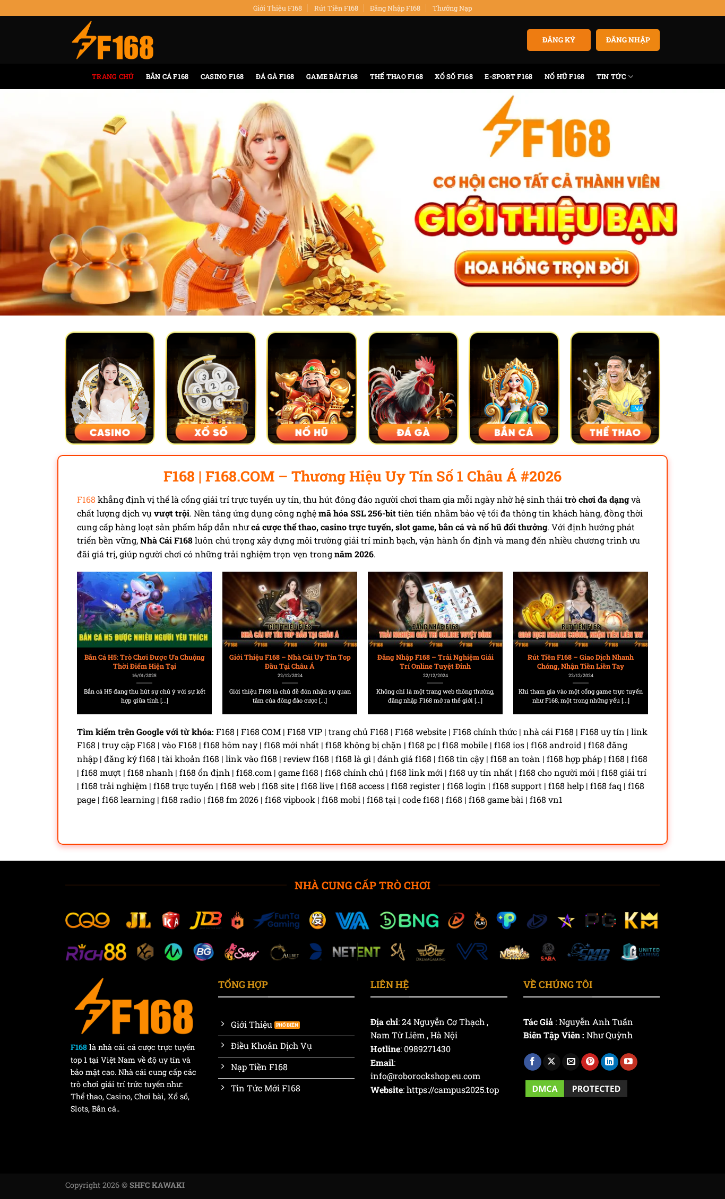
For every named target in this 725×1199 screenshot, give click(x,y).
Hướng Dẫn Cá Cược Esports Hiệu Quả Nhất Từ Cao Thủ (581, 661)
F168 (86, 499)
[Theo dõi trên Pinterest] (590, 1062)
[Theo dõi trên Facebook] (532, 1062)
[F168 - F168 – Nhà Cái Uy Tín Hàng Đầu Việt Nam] (112, 40)
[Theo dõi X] (551, 1062)
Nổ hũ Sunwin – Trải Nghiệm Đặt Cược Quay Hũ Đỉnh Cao (144, 661)
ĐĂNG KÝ (558, 40)
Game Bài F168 (332, 76)
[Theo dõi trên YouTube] (628, 1062)
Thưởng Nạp (452, 8)
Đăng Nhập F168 (395, 8)
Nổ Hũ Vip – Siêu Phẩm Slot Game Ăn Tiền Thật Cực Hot (290, 661)
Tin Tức (611, 76)
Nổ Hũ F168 (565, 76)
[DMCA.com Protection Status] (576, 1087)
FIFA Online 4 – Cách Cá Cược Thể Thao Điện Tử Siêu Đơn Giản (435, 661)
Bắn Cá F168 (167, 76)
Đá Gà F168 (275, 76)
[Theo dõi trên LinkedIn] (609, 1062)
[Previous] (96, 619)
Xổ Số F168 (454, 76)
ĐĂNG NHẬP (628, 40)
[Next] (628, 619)
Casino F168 (222, 76)
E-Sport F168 (508, 76)
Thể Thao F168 (396, 76)
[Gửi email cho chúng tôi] (571, 1062)
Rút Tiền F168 (336, 8)
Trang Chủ (113, 76)
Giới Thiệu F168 (277, 8)
